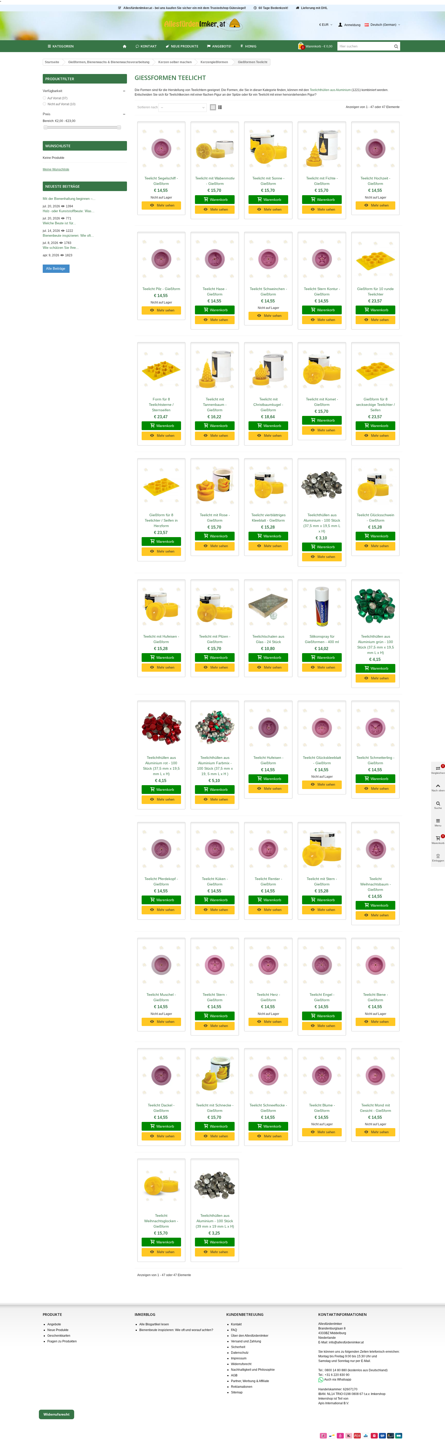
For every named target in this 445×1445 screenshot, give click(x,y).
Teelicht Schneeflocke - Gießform (268, 1108)
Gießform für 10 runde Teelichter (375, 291)
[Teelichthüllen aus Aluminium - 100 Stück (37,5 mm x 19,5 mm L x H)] (322, 485)
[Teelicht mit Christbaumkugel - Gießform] (268, 369)
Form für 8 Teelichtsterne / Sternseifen (161, 404)
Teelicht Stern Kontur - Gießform (322, 291)
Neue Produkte (184, 46)
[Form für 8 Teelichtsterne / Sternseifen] (161, 369)
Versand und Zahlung (246, 1341)
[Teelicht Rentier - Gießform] (268, 849)
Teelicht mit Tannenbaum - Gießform (215, 404)
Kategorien (63, 46)
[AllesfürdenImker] (223, 24)
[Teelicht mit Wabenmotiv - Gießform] (214, 148)
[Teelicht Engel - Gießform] (322, 965)
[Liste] (220, 107)
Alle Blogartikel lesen (154, 1324)
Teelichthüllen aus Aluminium (330, 90)
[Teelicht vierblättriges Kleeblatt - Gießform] (268, 485)
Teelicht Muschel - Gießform (161, 997)
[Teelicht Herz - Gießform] (268, 965)
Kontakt (149, 46)
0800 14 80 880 (336, 1370)
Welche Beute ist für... (59, 223)
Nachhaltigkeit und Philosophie (253, 1370)
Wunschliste (58, 145)
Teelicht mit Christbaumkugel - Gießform (268, 404)
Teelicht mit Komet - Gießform (322, 402)
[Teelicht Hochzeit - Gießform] (375, 148)
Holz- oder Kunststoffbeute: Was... (69, 211)
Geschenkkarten (58, 1335)
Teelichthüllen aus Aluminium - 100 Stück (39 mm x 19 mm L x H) (215, 1220)
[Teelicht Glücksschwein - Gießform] (375, 485)
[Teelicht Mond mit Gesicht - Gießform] (375, 1075)
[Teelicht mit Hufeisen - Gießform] (161, 606)
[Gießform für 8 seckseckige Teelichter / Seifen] (375, 369)
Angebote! (221, 46)
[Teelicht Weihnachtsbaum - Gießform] (375, 849)
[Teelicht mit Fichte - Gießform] (322, 148)
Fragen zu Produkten (62, 1341)
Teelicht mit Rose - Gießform (215, 517)
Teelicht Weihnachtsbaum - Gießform (375, 884)
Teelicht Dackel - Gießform (161, 1108)
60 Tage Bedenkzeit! (273, 8)
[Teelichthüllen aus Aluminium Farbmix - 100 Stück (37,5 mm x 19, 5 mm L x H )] (214, 727)
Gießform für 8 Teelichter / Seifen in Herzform (161, 520)
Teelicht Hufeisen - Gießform (268, 760)
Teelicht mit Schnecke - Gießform (215, 1108)
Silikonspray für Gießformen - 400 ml (322, 639)
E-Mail (365, 1361)
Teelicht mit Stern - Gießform (322, 881)
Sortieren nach (147, 107)
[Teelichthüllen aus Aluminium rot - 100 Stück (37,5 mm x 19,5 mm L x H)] (161, 727)
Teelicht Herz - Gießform (268, 997)
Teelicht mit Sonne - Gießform (268, 181)
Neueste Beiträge (62, 186)
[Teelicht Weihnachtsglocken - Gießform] (161, 1185)
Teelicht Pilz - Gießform (161, 289)
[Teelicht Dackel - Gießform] (161, 1075)
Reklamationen (241, 1387)
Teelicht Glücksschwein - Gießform (375, 517)
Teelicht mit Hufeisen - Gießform (161, 639)
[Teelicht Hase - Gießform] (214, 259)
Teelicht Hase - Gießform (215, 291)
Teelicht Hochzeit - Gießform (375, 181)
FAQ (234, 1330)
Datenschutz (240, 1352)
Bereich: (48, 121)
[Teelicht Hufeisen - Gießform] (268, 727)
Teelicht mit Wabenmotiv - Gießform (215, 181)
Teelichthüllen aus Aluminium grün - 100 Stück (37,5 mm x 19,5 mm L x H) (375, 644)
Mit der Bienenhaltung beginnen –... (69, 199)
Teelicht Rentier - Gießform (268, 881)
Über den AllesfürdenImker (249, 1335)
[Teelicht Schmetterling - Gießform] (375, 727)
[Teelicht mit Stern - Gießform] (322, 849)
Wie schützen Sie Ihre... (61, 248)
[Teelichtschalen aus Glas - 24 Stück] (268, 606)
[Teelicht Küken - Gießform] (214, 849)
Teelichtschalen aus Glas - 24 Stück (268, 639)
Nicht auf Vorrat (61, 104)
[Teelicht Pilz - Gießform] (161, 259)
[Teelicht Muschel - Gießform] (161, 965)
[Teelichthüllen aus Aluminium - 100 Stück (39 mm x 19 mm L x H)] (214, 1185)
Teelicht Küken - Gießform (215, 881)
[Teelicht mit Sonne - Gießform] (268, 148)
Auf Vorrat (57, 98)
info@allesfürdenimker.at (346, 1342)
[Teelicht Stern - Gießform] (214, 965)
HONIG (250, 46)
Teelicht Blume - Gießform (322, 1108)
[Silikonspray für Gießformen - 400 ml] (322, 606)
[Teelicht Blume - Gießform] (322, 1075)
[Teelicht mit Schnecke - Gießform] (214, 1075)
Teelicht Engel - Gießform (322, 997)
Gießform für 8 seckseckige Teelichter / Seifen (375, 404)
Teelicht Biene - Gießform (375, 997)
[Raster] (213, 107)
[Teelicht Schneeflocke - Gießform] (268, 1075)
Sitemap (237, 1392)
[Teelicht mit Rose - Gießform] (214, 485)
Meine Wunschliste (56, 169)
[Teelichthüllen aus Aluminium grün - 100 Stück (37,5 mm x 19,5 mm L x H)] (375, 606)
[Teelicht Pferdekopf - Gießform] (161, 849)
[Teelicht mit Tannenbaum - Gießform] (214, 369)
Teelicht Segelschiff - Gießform (161, 181)
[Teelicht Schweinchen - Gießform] (268, 259)
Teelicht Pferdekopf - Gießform (161, 881)
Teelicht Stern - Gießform (215, 997)
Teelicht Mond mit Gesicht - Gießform (375, 1108)
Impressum (238, 1358)
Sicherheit (238, 1347)
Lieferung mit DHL (314, 8)
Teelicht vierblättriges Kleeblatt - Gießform (268, 517)
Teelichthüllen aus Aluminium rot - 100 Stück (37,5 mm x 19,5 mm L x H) (161, 766)
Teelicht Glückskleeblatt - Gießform (322, 760)
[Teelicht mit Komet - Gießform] (322, 369)
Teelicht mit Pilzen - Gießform (214, 639)
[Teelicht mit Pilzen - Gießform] (214, 606)
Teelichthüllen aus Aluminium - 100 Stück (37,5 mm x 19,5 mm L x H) (321, 523)
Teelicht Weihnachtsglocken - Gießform (161, 1220)
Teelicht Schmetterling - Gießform (375, 760)
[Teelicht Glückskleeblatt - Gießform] (322, 727)
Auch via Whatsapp (337, 1379)
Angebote (54, 1324)
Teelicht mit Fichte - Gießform (322, 181)
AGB (234, 1375)
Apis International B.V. (333, 1403)
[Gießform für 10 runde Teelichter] (375, 259)
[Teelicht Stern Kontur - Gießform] (322, 259)
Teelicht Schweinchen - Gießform (268, 291)
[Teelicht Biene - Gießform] (375, 965)
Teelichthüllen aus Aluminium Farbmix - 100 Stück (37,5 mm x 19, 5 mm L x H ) (215, 766)
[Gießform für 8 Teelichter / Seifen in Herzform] (161, 485)
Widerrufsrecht (241, 1364)
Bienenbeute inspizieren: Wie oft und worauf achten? (176, 1330)
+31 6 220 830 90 (337, 1375)
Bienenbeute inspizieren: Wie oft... (68, 235)
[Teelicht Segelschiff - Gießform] (161, 148)
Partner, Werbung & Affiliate (250, 1381)
